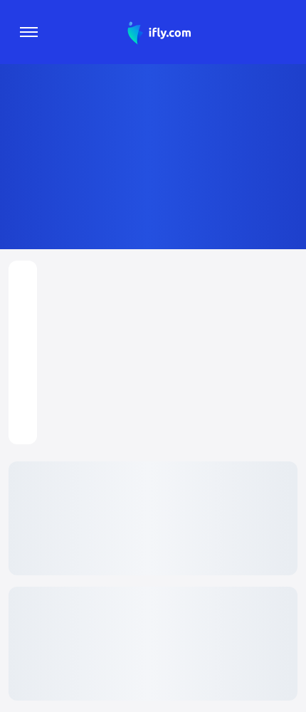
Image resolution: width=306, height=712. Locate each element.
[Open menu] (28, 32)
